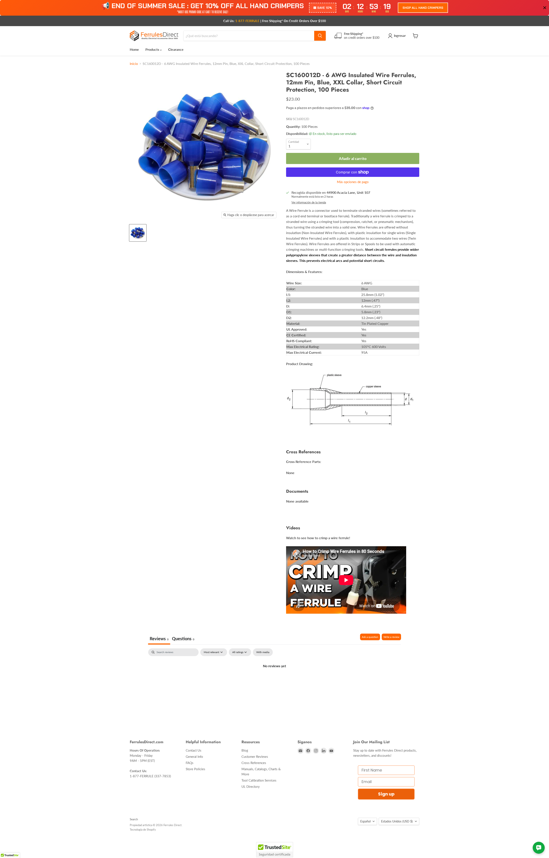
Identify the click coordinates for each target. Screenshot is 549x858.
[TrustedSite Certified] (274, 849)
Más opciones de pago (353, 182)
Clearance (176, 49)
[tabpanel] (274, 680)
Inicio (134, 64)
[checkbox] (263, 652)
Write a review (391, 637)
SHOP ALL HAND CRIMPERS (423, 8)
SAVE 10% (324, 8)
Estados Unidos (397, 821)
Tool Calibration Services (258, 780)
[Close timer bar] (544, 7)
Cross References (253, 763)
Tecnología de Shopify (143, 829)
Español (365, 821)
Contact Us (193, 750)
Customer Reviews (254, 756)
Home (134, 49)
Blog (244, 750)
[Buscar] (320, 36)
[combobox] (249, 36)
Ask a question (370, 637)
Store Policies (195, 769)
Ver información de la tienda (308, 202)
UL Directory (250, 786)
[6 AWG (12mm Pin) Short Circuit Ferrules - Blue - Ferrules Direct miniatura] (137, 232)
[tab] (183, 639)
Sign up (386, 794)
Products (152, 49)
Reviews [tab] (159, 638)
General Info (194, 756)
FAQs (189, 763)
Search (134, 819)
